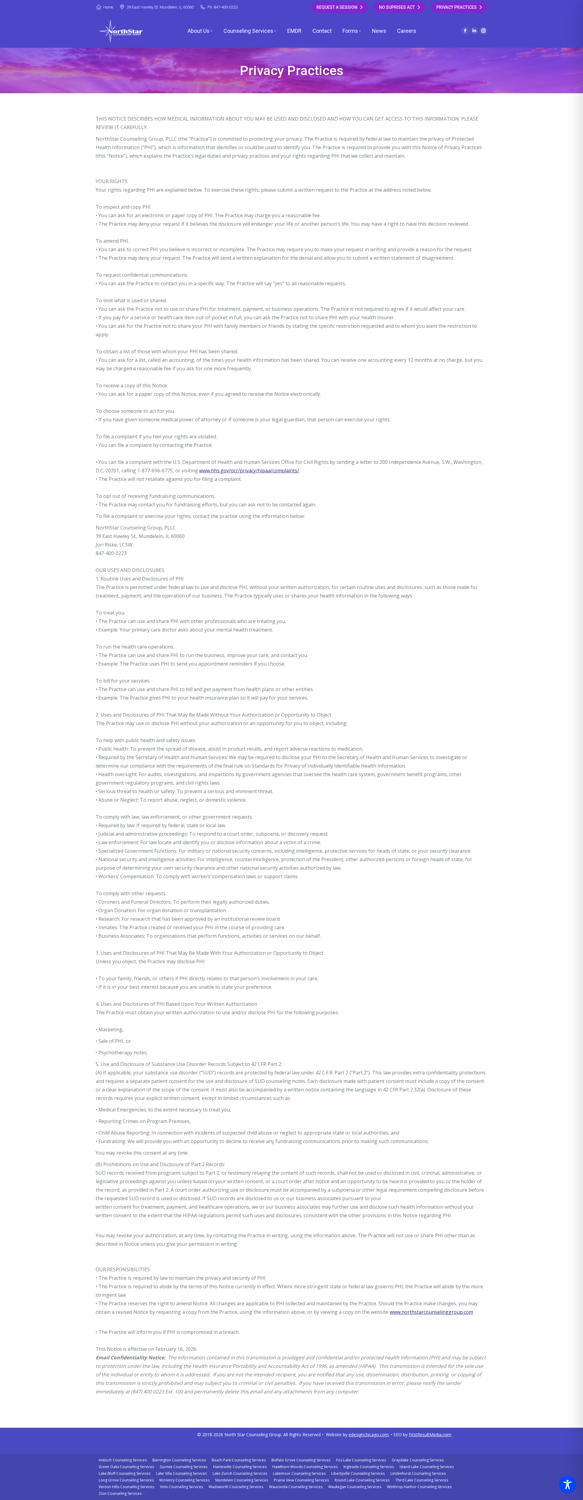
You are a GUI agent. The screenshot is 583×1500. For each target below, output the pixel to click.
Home (108, 7)
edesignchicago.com (369, 1434)
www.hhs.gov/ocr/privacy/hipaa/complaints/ (249, 470)
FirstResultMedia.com (430, 1434)
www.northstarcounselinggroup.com (431, 1312)
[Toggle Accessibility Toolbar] (567, 1484)
